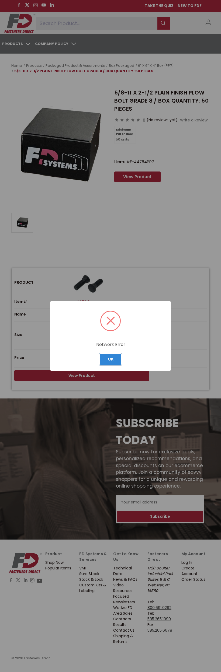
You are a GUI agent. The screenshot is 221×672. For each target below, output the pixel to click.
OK (110, 359)
